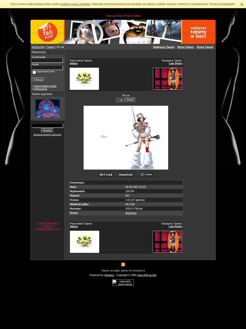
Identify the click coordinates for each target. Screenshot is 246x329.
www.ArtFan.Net (146, 275)
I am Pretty (175, 63)
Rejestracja (40, 88)
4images (109, 275)
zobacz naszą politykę (75, 4)
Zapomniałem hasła (45, 86)
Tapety (51, 47)
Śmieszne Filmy (115, 15)
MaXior (47, 225)
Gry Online (133, 15)
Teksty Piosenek (48, 223)
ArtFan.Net (38, 47)
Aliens (74, 63)
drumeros (131, 212)
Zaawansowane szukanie (47, 134)
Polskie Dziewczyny (48, 228)
